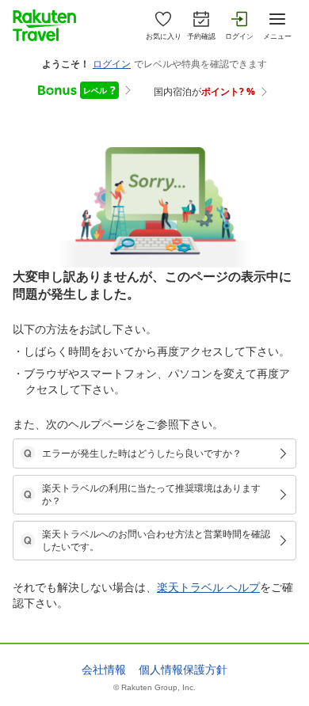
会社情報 (104, 669)
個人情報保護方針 (183, 669)
